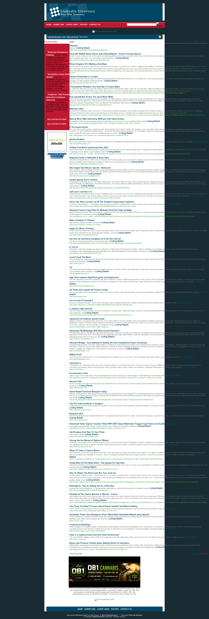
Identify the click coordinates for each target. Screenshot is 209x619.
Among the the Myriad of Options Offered (88, 440)
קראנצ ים (73, 247)
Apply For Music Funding (81, 228)
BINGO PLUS (75, 354)
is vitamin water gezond (80, 309)
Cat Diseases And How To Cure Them (87, 432)
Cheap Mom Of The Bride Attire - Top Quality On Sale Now (97, 463)
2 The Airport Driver (78, 127)
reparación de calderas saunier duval (86, 319)
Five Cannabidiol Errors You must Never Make (91, 97)
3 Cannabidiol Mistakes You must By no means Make (94, 87)
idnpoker (73, 45)
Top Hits (84, 24)
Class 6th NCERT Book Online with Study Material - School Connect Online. (105, 54)
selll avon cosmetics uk (80, 192)
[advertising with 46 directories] (57, 150)
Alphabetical (203, 41)
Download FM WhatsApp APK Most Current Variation (94, 331)
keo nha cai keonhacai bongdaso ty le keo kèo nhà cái (95, 239)
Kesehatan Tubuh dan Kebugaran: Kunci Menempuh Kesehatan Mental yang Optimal (109, 514)
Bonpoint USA (76, 414)
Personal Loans (81, 615)
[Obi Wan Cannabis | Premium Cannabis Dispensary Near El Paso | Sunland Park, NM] (104, 587)
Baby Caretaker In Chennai (82, 220)
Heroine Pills (75, 381)
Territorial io (75, 363)
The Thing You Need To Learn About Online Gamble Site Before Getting (103, 506)
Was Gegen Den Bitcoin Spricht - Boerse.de (90, 168)
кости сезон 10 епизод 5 (81, 300)
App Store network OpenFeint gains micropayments (94, 277)
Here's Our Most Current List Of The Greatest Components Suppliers (101, 202)
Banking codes (76, 109)
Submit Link (58, 24)
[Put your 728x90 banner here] (104, 31)
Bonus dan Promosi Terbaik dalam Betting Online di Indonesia (99, 543)
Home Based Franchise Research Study (88, 391)
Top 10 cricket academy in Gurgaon (86, 403)
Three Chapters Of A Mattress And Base (88, 64)
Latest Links (72, 24)
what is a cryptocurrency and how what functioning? (94, 535)
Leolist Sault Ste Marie (80, 257)
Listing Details (83, 48)
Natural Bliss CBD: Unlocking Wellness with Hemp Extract (96, 119)
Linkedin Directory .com (56, 37)
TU (70, 267)
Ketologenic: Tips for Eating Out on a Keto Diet (91, 486)
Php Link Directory (135, 615)
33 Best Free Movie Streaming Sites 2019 (88, 147)
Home (48, 24)
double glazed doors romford (83, 180)
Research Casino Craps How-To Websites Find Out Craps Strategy (100, 210)
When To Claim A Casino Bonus (84, 450)
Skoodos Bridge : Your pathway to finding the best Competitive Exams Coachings (108, 343)
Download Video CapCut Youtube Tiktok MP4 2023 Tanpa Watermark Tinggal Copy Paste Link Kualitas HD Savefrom (124, 424)
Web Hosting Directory (110, 615)
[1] (201, 554)
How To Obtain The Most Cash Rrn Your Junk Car (92, 473)
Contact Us (94, 24)
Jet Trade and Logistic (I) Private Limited (88, 290)
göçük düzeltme (77, 139)
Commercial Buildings (80, 524)
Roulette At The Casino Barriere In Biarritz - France (93, 494)
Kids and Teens (72, 37)
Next (205, 554)
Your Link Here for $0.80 (56, 119)
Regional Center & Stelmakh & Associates (89, 158)
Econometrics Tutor (78, 373)
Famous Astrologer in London (83, 76)
